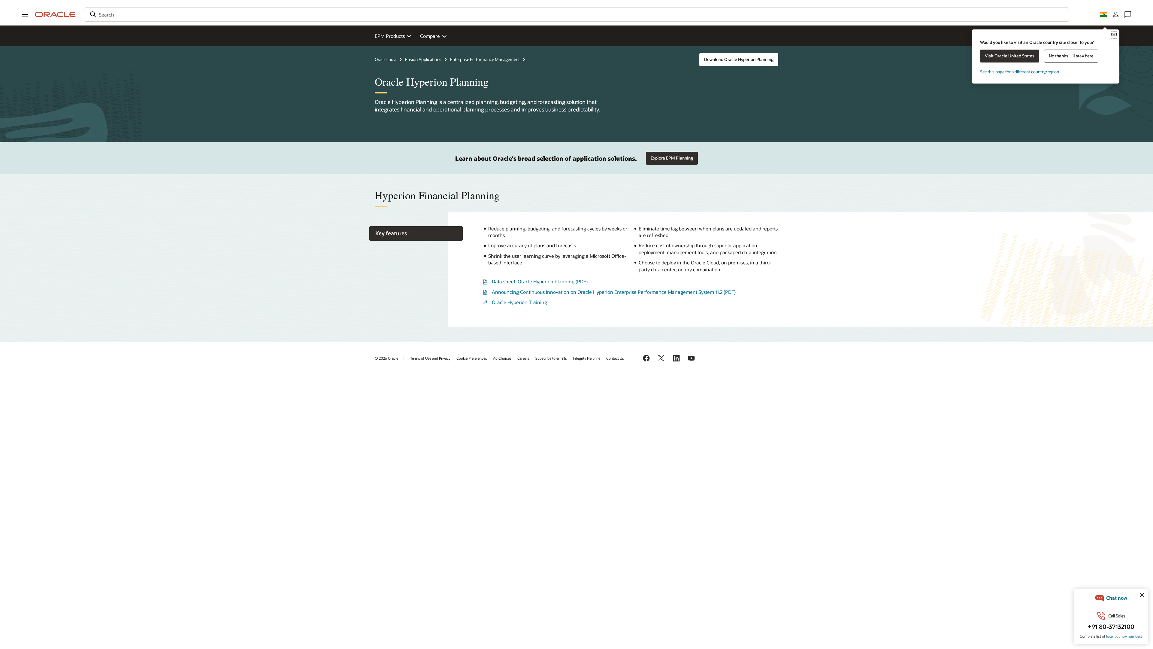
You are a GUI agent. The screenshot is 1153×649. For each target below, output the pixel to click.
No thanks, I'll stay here (1071, 56)
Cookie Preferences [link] (471, 358)
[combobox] (576, 14)
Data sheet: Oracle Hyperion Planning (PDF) (540, 281)
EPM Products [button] (390, 36)
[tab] (416, 233)
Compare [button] (430, 36)
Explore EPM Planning (672, 158)
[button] (25, 14)
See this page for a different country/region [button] (1019, 72)
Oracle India (385, 59)
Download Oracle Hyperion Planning (738, 59)
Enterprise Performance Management (485, 59)
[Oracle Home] (55, 14)
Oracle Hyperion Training (519, 302)
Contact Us (615, 358)
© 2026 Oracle (386, 358)
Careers (523, 358)
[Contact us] (1127, 14)
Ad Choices (502, 358)
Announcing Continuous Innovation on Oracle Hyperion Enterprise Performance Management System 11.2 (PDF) (614, 292)
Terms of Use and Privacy (430, 358)
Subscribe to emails (551, 358)
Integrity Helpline (586, 358)
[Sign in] (1115, 14)
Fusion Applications (423, 59)
